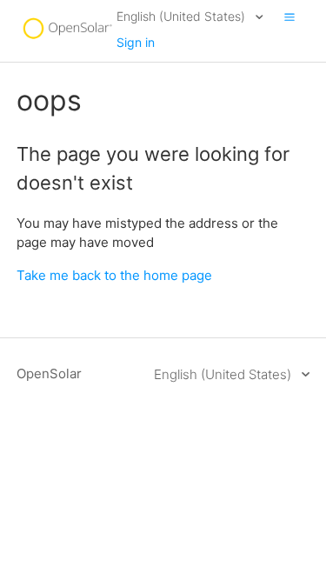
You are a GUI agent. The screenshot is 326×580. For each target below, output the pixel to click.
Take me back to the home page (114, 275)
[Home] (67, 39)
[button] (289, 16)
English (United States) (182, 16)
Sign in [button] (135, 42)
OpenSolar (49, 373)
